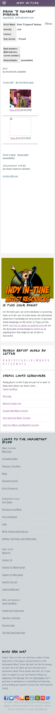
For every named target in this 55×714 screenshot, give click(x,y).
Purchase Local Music (12, 509)
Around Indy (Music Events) (15, 410)
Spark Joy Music (10, 389)
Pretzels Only (8, 625)
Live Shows (7, 502)
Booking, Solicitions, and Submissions (19, 538)
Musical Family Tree (12, 403)
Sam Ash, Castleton (11, 618)
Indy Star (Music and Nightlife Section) (21, 425)
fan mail (20, 678)
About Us (6, 552)
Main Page (7, 451)
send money (38, 678)
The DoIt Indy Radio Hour (13, 632)
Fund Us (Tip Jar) (9, 582)
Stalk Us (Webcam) (10, 589)
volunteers (7, 678)
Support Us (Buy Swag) (12, 574)
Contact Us (7, 560)
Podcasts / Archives (11, 466)
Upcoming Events (10, 481)
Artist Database (9, 517)
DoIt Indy (7, 396)
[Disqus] (27, 213)
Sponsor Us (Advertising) (13, 567)
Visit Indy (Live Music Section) (16, 418)
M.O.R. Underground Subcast (15, 531)
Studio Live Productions (13, 610)
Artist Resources (10, 488)
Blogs (4, 473)
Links (4, 524)
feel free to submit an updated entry (26, 325)
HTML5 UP (42, 709)
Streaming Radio (10, 458)
